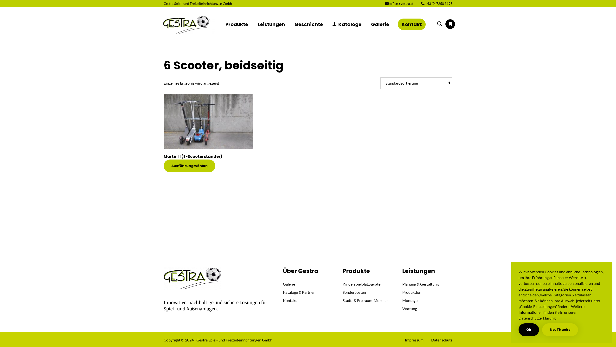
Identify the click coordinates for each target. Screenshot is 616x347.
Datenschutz (441, 340)
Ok (528, 329)
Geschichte (309, 24)
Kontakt (412, 24)
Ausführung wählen (189, 165)
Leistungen (271, 24)
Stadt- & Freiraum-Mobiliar (365, 300)
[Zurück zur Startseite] (187, 24)
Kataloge (349, 24)
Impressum (414, 340)
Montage (409, 300)
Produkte (236, 24)
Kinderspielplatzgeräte (361, 284)
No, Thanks (560, 329)
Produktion (411, 292)
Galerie (380, 24)
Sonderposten (354, 292)
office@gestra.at (401, 3)
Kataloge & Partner (299, 292)
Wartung (409, 308)
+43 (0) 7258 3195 (438, 3)
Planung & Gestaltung (420, 284)
